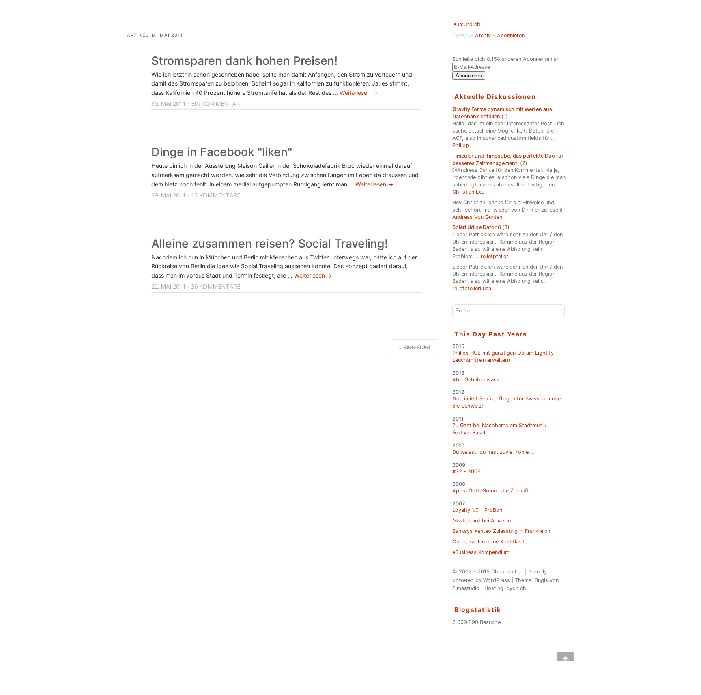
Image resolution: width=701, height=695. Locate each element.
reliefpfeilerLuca (471, 288)
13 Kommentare (215, 195)
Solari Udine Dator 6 (476, 227)
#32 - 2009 (466, 471)
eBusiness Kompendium (481, 552)
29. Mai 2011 (168, 195)
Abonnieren (511, 35)
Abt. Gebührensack (475, 379)
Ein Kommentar (215, 103)
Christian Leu (468, 192)
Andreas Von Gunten (477, 217)
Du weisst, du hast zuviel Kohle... (492, 452)
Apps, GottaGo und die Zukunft (490, 491)
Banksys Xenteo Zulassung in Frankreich (501, 531)
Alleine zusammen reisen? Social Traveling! (269, 243)
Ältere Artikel (414, 347)
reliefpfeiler (494, 256)
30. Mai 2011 (168, 103)
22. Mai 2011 (168, 286)
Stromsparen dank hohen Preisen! (244, 60)
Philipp (460, 145)
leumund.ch (466, 24)
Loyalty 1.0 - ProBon (477, 510)
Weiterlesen (359, 92)
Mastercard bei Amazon (481, 521)
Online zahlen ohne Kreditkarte (489, 542)
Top (559, 656)
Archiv (483, 35)
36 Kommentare (215, 286)
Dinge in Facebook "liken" (221, 152)
